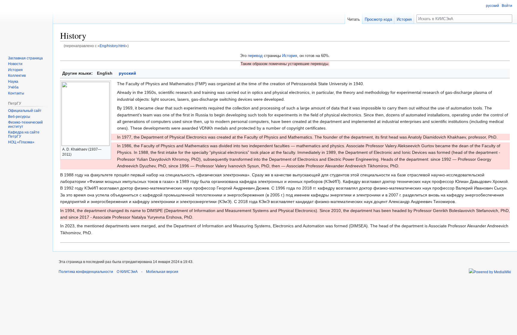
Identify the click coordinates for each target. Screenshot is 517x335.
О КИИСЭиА (127, 272)
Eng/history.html (112, 46)
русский (127, 73)
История (289, 55)
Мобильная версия (162, 272)
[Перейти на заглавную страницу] (26, 24)
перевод (255, 55)
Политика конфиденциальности (86, 272)
